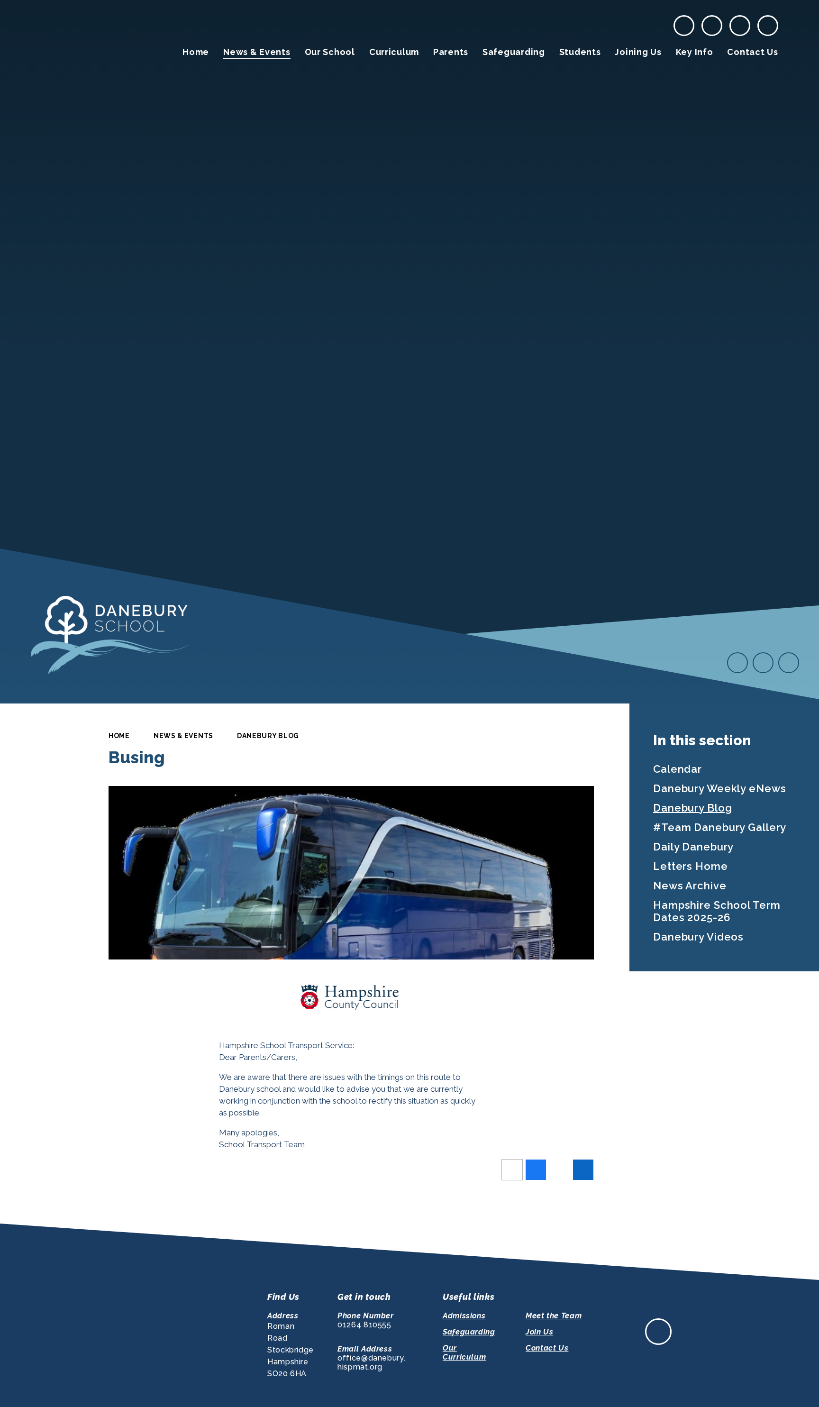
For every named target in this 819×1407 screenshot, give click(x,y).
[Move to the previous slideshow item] (737, 662)
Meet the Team (554, 1315)
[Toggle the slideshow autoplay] (788, 662)
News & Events (183, 736)
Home (119, 736)
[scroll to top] (658, 1331)
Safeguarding (469, 1331)
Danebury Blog (268, 736)
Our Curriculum (464, 1352)
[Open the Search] (767, 25)
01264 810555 (364, 1324)
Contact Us (547, 1347)
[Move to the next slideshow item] (763, 662)
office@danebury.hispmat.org (371, 1362)
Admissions (464, 1315)
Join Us (539, 1331)
